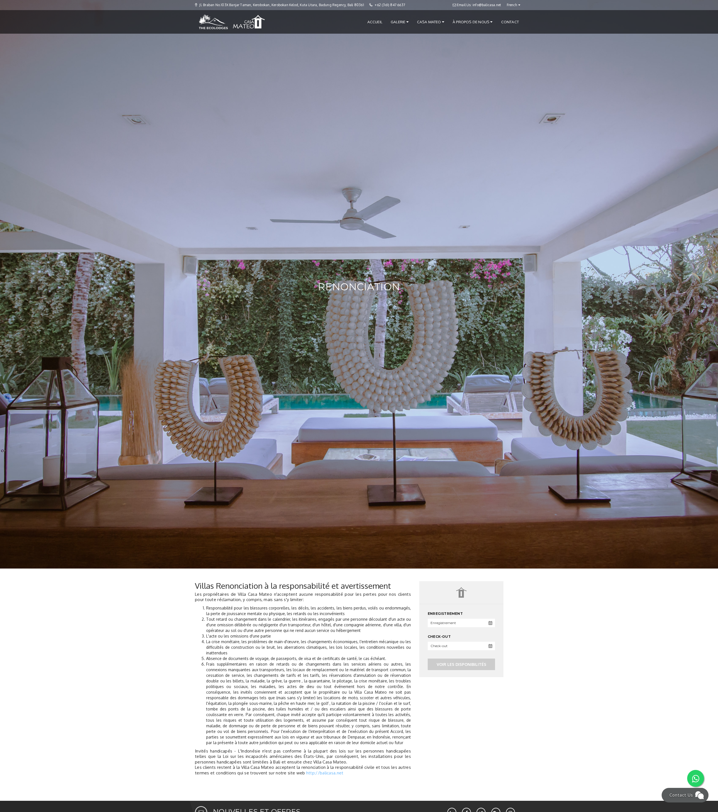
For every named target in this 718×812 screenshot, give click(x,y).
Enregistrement (445, 613)
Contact (510, 21)
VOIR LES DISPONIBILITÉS (461, 664)
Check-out (439, 636)
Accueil (374, 21)
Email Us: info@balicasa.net (478, 5)
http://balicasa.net (325, 773)
